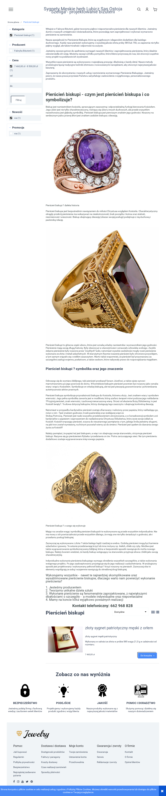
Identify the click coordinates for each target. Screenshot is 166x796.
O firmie (129, 757)
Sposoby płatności (50, 772)
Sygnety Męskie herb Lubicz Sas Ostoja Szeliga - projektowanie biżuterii (83, 10)
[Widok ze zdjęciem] (153, 612)
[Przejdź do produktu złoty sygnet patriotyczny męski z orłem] (65, 639)
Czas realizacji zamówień (53, 767)
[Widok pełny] (157, 612)
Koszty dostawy (49, 762)
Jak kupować (20, 752)
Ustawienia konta (78, 757)
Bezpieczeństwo (21, 767)
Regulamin (18, 757)
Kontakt (129, 752)
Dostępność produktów (53, 752)
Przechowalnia (76, 762)
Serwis (100, 757)
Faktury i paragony (50, 757)
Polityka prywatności (23, 762)
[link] (25, 35)
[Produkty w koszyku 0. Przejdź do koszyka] (155, 9)
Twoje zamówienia (78, 752)
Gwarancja (102, 752)
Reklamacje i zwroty (107, 762)
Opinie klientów (132, 762)
